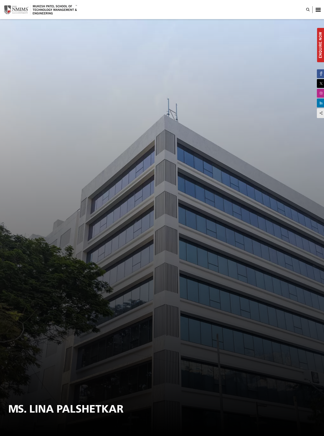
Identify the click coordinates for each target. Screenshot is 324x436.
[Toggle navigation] (318, 10)
